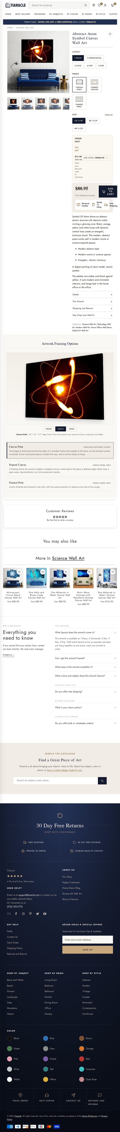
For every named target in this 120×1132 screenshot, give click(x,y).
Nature (10, 1014)
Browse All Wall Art (72, 893)
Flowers (10, 991)
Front (49, 429)
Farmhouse (87, 1014)
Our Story (67, 876)
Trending (39, 14)
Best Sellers (23, 14)
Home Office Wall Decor (101, 327)
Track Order (13, 942)
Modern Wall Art (83, 327)
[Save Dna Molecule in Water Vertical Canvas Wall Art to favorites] (112, 572)
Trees (9, 1002)
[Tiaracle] (15, 5)
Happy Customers (71, 882)
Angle (61, 429)
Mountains (12, 1008)
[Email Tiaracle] (9, 914)
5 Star (77, 66)
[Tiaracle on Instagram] (23, 914)
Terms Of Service (89, 1116)
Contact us (9, 654)
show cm (109, 114)
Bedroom (49, 985)
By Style (101, 14)
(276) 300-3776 (15, 906)
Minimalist (87, 1002)
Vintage (86, 991)
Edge (71, 429)
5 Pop (101, 66)
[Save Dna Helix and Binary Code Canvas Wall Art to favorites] (42, 572)
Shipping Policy (15, 948)
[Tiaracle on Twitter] (38, 914)
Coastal (86, 997)
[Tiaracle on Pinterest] (30, 914)
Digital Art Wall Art (80, 330)
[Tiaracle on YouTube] (45, 914)
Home (8, 14)
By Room (87, 14)
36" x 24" (93, 121)
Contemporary (89, 1008)
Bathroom (49, 991)
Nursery (48, 1014)
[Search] (86, 5)
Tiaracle (17, 1116)
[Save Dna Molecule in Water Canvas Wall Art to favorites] (66, 572)
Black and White (15, 980)
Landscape (12, 997)
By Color (72, 14)
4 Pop (90, 66)
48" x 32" (79, 128)
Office (48, 1008)
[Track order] (93, 5)
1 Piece (78, 58)
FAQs (9, 931)
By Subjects (56, 14)
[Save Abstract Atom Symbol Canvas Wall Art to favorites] (110, 34)
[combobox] (55, 5)
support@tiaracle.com (29, 895)
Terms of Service (70, 899)
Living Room (51, 980)
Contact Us (12, 937)
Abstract (86, 980)
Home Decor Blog (71, 888)
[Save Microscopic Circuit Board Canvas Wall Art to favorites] (19, 572)
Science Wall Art (25, 28)
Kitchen (48, 997)
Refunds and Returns (17, 954)
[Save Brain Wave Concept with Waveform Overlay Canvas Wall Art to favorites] (89, 572)
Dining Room (51, 1002)
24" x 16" (78, 121)
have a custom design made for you (64, 770)
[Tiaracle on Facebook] (16, 914)
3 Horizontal (94, 58)
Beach (10, 985)
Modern (86, 985)
